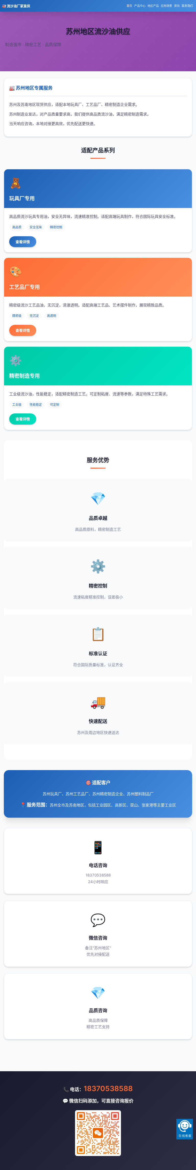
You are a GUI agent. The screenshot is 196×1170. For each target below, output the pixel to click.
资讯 (177, 6)
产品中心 (139, 6)
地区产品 (153, 6)
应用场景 (166, 6)
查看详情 (23, 242)
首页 (129, 6)
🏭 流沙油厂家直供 (16, 6)
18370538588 (108, 1088)
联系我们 (187, 6)
